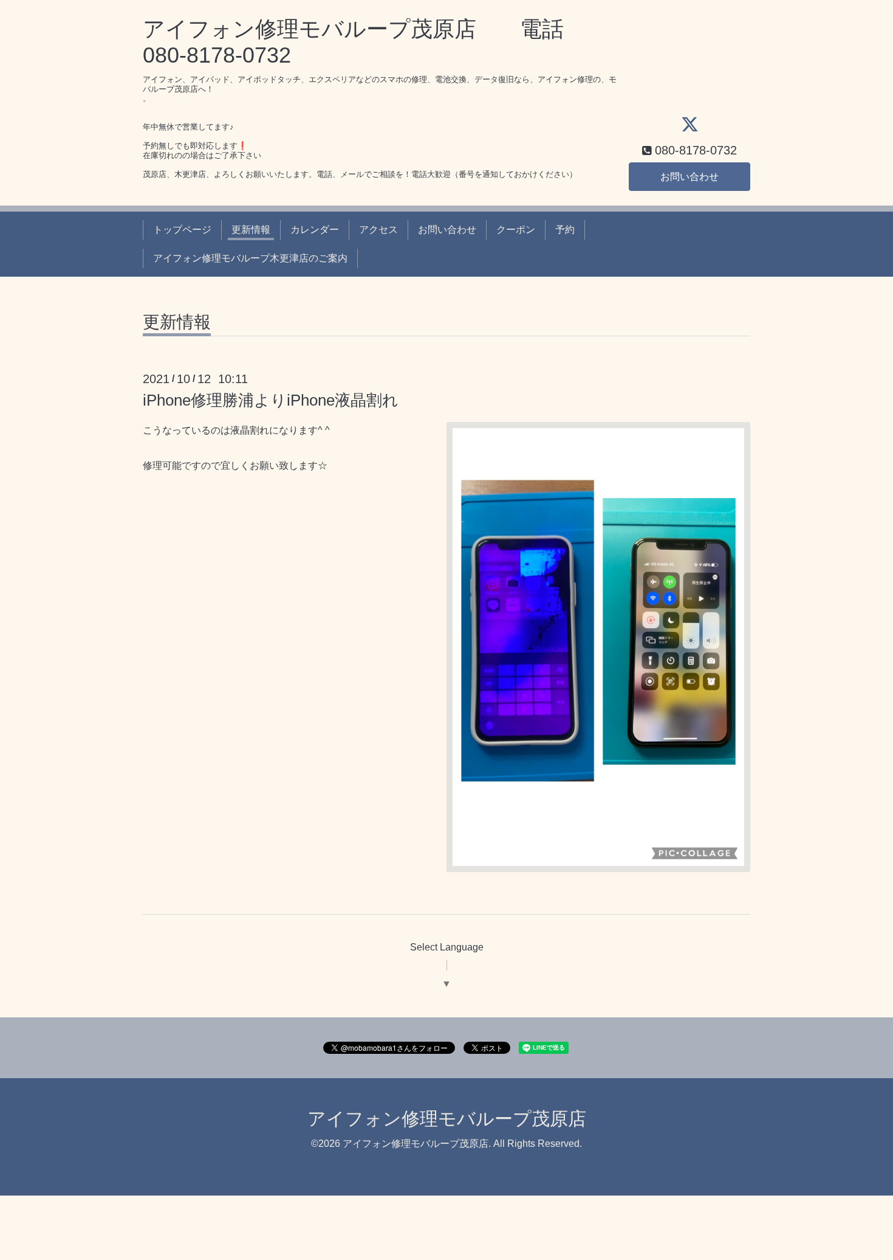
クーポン (515, 229)
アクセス (378, 229)
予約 (565, 229)
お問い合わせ (689, 176)
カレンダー (314, 229)
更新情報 (250, 229)
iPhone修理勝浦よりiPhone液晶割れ (271, 400)
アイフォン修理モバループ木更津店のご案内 (250, 258)
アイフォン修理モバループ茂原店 (446, 1119)
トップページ (182, 229)
